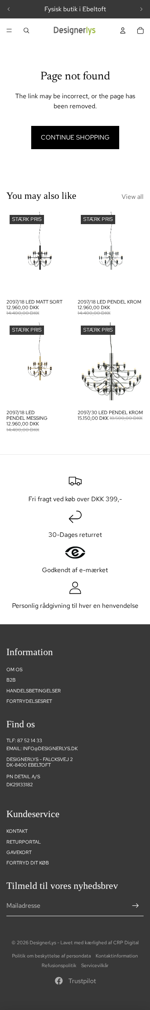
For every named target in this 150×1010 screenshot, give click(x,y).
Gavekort (19, 852)
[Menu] (9, 30)
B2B (11, 680)
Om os (14, 669)
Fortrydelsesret (29, 701)
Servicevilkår (94, 965)
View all (133, 196)
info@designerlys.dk (50, 748)
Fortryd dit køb (27, 863)
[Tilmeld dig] (136, 906)
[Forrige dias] (9, 9)
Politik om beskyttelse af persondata (51, 956)
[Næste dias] (141, 9)
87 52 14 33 (29, 740)
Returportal (23, 842)
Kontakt (17, 831)
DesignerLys (43, 942)
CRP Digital (126, 942)
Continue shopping (75, 137)
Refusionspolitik (59, 965)
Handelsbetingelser (33, 691)
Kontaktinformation (117, 956)
